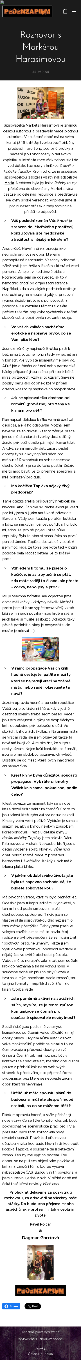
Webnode (54, 1339)
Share (13, 1306)
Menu (74, 11)
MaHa (9, 183)
